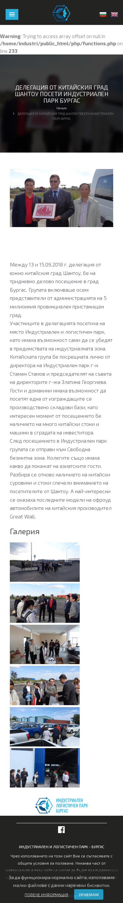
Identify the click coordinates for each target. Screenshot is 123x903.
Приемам (89, 894)
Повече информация (46, 894)
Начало (61, 108)
